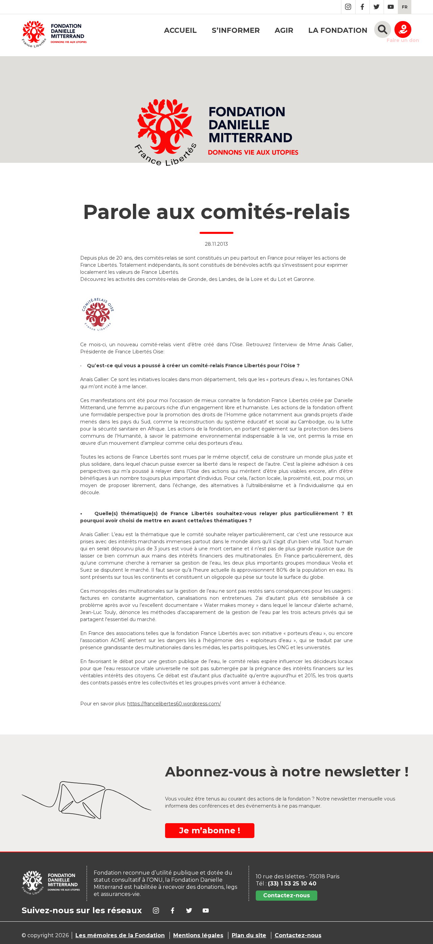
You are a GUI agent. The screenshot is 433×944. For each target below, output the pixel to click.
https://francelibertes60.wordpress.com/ (174, 704)
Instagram (348, 7)
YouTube (391, 7)
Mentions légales (198, 935)
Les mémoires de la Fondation (120, 935)
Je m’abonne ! (209, 830)
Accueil (180, 30)
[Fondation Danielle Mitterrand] (54, 35)
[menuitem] (404, 7)
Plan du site (249, 935)
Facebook (362, 7)
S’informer (236, 30)
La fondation (337, 30)
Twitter (377, 7)
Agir (284, 30)
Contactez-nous (286, 895)
